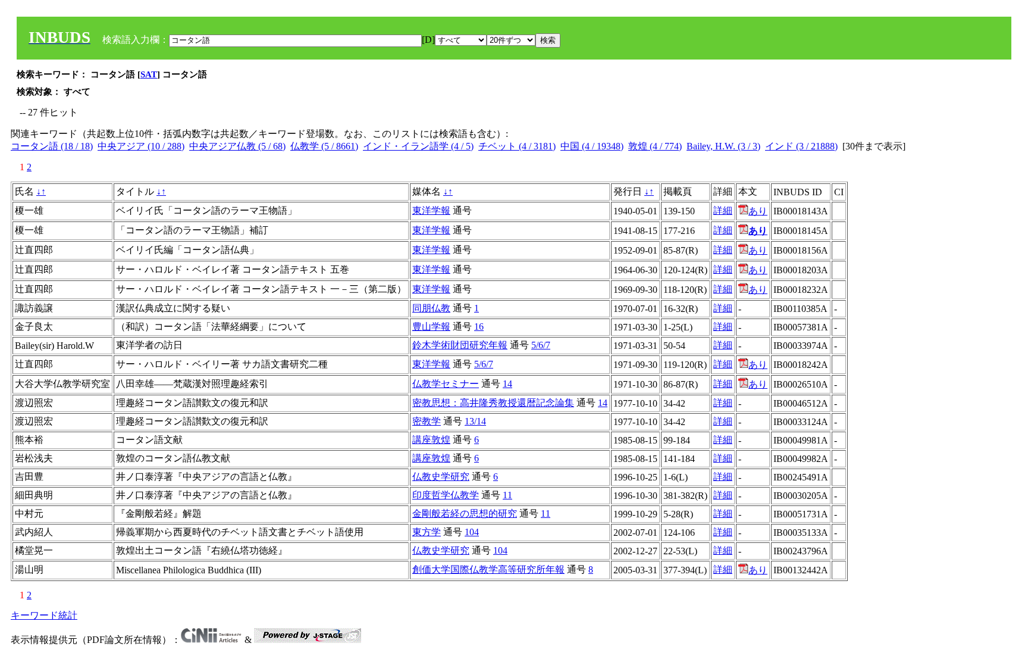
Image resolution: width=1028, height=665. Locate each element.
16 (479, 326)
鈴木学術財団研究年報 (459, 345)
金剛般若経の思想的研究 (464, 513)
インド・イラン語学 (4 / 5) (418, 146)
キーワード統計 (44, 615)
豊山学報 (431, 326)
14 (507, 384)
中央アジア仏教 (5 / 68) (237, 146)
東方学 (426, 532)
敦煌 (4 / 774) (655, 146)
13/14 (475, 421)
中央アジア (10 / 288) (141, 146)
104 (472, 532)
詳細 (722, 210)
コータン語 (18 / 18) (52, 146)
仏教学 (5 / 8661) (324, 146)
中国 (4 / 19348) (591, 146)
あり (757, 211)
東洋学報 (431, 210)
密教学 (426, 421)
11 (507, 495)
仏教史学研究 (440, 477)
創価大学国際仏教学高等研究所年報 (488, 569)
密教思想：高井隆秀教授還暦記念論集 (493, 403)
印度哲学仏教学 (445, 495)
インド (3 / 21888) (801, 146)
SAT (148, 74)
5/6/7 (540, 345)
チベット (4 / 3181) (517, 146)
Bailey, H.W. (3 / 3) (723, 146)
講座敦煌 (431, 440)
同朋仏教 (431, 308)
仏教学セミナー (445, 384)
